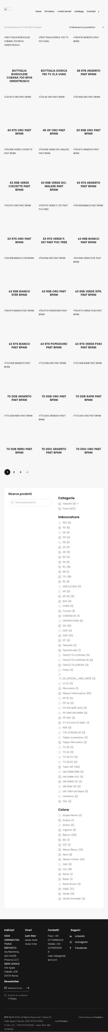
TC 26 (68, 747)
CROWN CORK (73, 620)
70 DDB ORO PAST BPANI (54, 398)
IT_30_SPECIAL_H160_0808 (77, 678)
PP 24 (68, 703)
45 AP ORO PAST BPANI (54, 132)
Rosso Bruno (72, 883)
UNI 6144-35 (72, 786)
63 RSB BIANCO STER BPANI (19, 293)
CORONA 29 (71, 615)
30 (66, 537)
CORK (68, 605)
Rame (68, 874)
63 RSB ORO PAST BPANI (54, 293)
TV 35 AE (70, 761)
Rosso (68, 879)
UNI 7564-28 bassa (75, 791)
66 (66, 571)
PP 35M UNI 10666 (75, 712)
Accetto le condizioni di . (17, 997)
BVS (67, 601)
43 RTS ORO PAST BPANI (19, 132)
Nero (67, 854)
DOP (68, 635)
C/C (66, 844)
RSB (67, 727)
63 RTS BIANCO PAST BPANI (19, 345)
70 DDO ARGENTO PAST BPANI (54, 450)
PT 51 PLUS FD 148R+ (76, 722)
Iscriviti (27, 988)
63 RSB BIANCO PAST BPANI (88, 240)
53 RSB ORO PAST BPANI (88, 132)
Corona (69, 610)
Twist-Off (71, 766)
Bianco (69, 834)
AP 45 (68, 596)
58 (66, 561)
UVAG (68, 888)
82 (66, 581)
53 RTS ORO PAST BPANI (19, 240)
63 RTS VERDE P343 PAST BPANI (88, 345)
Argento (69, 829)
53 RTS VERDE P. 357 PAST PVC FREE (54, 240)
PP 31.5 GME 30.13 (75, 707)
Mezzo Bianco (73, 849)
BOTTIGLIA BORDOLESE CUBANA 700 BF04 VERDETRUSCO (19, 76)
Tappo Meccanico (75, 742)
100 (67, 522)
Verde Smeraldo (74, 898)
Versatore (70, 796)
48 (66, 552)
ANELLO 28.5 (72, 586)
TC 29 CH (70, 757)
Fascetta (69, 645)
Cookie (97, 1017)
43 (66, 547)
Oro (67, 869)
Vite (67, 801)
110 (66, 527)
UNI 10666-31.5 (73, 776)
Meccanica (70, 688)
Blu (66, 839)
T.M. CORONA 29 (74, 732)
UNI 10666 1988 (73, 771)
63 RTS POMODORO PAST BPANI (53, 345)
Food (69, 508)
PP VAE (69, 717)
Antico (68, 825)
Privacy (13, 998)
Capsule (69, 503)
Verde (68, 893)
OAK (67, 864)
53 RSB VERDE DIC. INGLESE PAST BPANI (54, 186)
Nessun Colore (74, 859)
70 (67, 576)
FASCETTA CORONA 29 (78, 660)
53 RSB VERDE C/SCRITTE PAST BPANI (19, 186)
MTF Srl (8, 1017)
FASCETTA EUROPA (75, 664)
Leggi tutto (19, 88)
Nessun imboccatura (77, 693)
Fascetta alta (72, 650)
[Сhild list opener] (78, 504)
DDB (67, 630)
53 (66, 557)
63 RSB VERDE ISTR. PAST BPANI (88, 293)
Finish (68, 669)
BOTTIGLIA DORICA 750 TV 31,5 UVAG (54, 72)
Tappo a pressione (75, 737)
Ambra (68, 820)
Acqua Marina (72, 815)
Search (11, 502)
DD (67, 625)
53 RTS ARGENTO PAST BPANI (88, 184)
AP (66, 591)
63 (66, 566)
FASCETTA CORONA (76, 655)
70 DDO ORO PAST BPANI (88, 450)
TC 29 (68, 752)
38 (66, 542)
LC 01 (68, 683)
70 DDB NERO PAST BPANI (19, 450)
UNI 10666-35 (72, 781)
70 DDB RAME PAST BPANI (89, 398)
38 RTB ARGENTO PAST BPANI (88, 72)
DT (66, 640)
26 (66, 532)
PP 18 (68, 698)
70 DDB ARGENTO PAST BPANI (19, 398)
